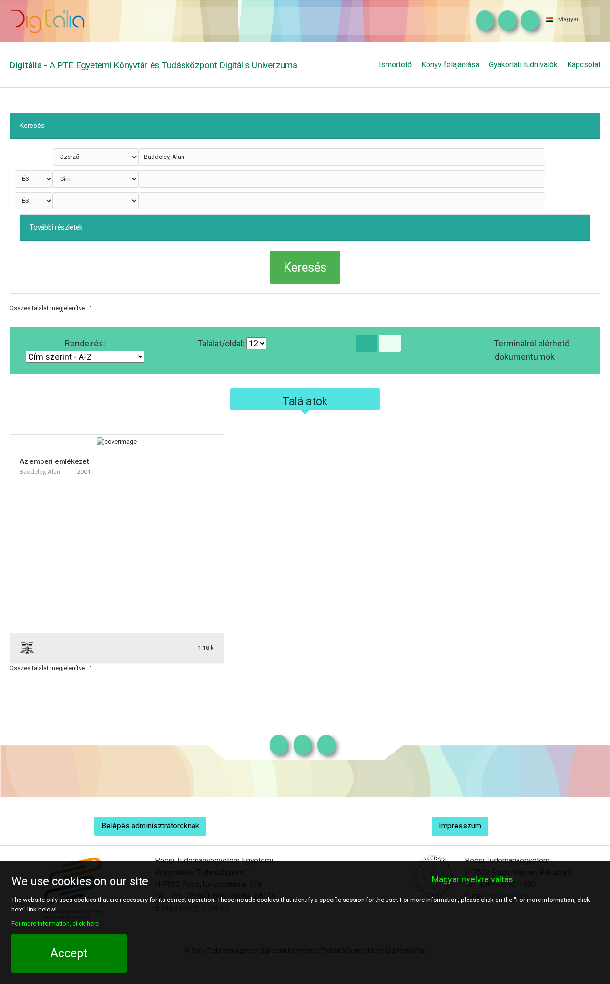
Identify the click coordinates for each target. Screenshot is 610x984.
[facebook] (505, 21)
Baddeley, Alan (40, 471)
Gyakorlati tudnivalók (523, 64)
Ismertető (395, 64)
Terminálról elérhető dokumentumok (531, 350)
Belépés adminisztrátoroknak (150, 825)
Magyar (568, 18)
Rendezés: (85, 343)
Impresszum (460, 825)
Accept (69, 953)
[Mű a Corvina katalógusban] (163, 647)
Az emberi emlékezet (54, 461)
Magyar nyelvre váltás (472, 879)
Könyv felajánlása (450, 64)
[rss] (527, 21)
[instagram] (482, 21)
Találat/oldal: (221, 343)
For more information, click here (55, 923)
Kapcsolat (583, 64)
